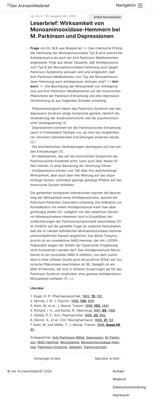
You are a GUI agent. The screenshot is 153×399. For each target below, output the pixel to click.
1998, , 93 (104, 320)
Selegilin (75, 347)
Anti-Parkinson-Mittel (68, 337)
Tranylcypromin (95, 347)
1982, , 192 (92, 296)
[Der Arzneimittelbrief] (28, 5)
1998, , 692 (95, 315)
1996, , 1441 (96, 306)
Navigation (126, 5)
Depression (94, 337)
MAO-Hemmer (48, 342)
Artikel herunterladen (107, 17)
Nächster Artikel (107, 358)
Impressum (121, 395)
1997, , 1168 (104, 310)
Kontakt (118, 371)
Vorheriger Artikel (46, 358)
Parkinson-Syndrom (52, 347)
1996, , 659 (82, 301)
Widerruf (119, 379)
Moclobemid (69, 342)
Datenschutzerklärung (129, 387)
